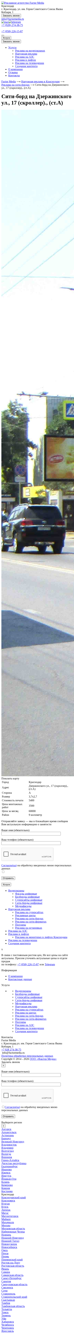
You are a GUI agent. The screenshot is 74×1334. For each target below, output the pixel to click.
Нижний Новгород (12, 1237)
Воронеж (6, 1157)
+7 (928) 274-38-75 (12, 25)
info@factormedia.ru (12, 18)
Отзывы (13, 72)
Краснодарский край (13, 1197)
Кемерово (7, 1185)
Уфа (3, 1318)
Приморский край (12, 1259)
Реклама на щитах (25, 1012)
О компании (15, 69)
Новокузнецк (9, 1244)
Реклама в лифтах (25, 59)
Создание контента (26, 66)
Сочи (4, 1290)
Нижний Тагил (10, 1240)
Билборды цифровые (27, 994)
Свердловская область (14, 1284)
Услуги (6, 38)
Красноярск (8, 1200)
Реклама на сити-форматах (30, 1018)
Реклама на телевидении (29, 63)
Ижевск (5, 1172)
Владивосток (9, 1144)
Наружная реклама (26, 53)
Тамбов (5, 1303)
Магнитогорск (9, 1216)
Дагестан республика (13, 1163)
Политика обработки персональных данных (27, 1055)
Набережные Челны (13, 1231)
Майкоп (6, 1219)
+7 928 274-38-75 (11, 1049)
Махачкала (7, 1222)
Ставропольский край (14, 1296)
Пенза (4, 1253)
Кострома (7, 1191)
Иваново (6, 1169)
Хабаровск (7, 1321)
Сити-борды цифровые (28, 1000)
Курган (5, 1203)
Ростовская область (12, 1265)
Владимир (7, 1147)
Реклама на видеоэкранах (30, 50)
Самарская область (12, 1275)
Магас (5, 1213)
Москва (5, 1225)
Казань (5, 1181)
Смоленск (7, 1287)
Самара (5, 1272)
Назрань (6, 1234)
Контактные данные (20, 979)
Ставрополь (8, 1293)
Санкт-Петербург (11, 1278)
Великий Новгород (12, 1141)
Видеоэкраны (23, 991)
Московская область (13, 1228)
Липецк (5, 1209)
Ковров (5, 1188)
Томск (5, 1312)
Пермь (5, 1256)
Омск (4, 1250)
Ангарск (6, 1129)
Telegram (50, 964)
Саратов (6, 1281)
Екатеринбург (9, 1166)
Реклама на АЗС (24, 56)
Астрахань (7, 1135)
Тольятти (6, 1309)
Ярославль (7, 1331)
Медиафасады (23, 1003)
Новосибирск (9, 1247)
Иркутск (6, 1175)
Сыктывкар (8, 1299)
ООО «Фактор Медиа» (43, 1058)
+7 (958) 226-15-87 (12, 31)
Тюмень (6, 1315)
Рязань (5, 1268)
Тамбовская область (13, 1306)
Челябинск (7, 1324)
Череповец (7, 1327)
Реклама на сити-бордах (29, 1015)
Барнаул (6, 1138)
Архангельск (9, 1132)
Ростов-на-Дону (10, 1262)
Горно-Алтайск (10, 1160)
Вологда (6, 1154)
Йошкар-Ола (8, 1178)
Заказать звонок (11, 15)
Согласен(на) (9, 865)
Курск (4, 1206)
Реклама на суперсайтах (29, 1009)
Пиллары (20, 1022)
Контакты (14, 75)
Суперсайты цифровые (28, 997)
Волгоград (7, 1150)
